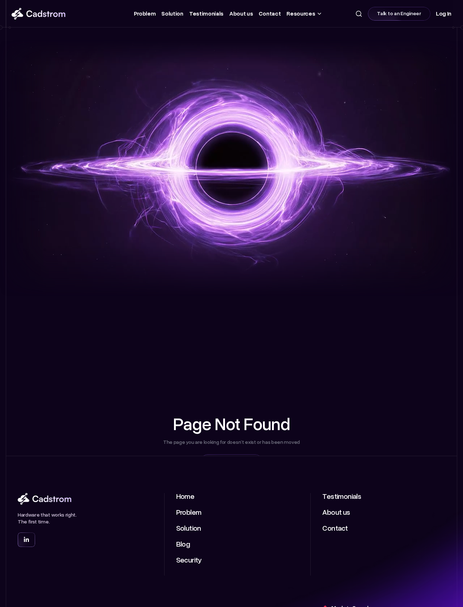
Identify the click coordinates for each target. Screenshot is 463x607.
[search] (358, 13)
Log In (443, 14)
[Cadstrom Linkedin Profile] (26, 539)
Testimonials (206, 14)
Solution (172, 14)
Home (185, 496)
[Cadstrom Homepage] (58, 14)
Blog (183, 544)
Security (189, 560)
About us (241, 14)
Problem (145, 14)
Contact (270, 14)
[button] (303, 14)
